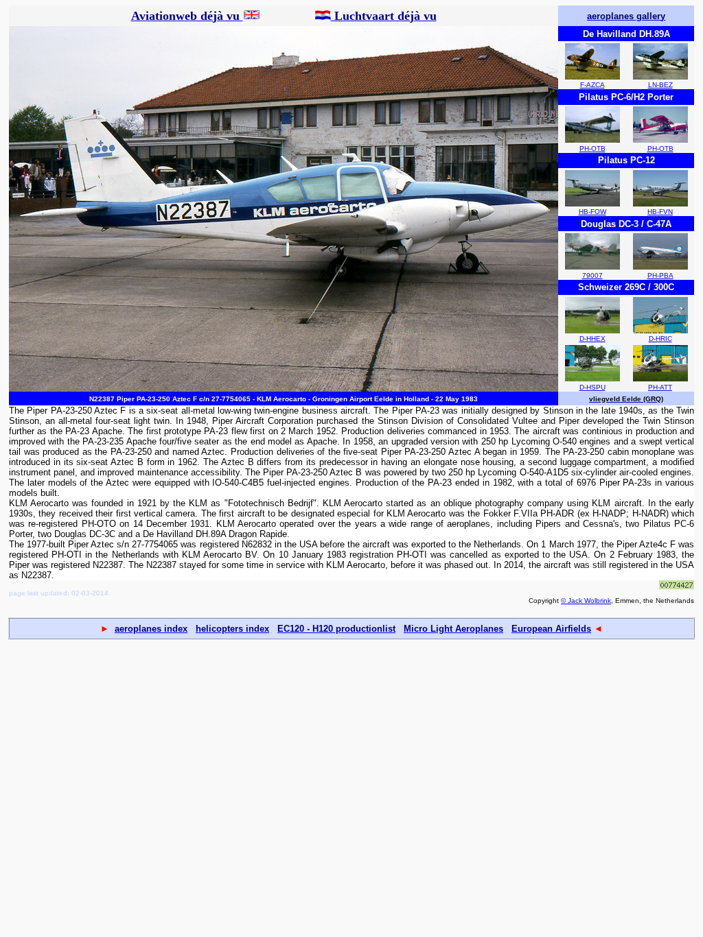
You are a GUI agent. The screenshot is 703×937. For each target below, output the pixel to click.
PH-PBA (660, 275)
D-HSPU (592, 387)
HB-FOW (592, 211)
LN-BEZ (660, 84)
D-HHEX (592, 338)
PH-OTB (592, 148)
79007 (592, 275)
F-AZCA (592, 84)
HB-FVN (660, 211)
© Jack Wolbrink (586, 600)
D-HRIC (660, 338)
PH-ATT (660, 387)
